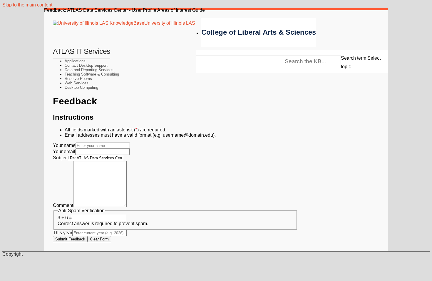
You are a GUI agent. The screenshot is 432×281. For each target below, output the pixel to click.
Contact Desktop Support (86, 65)
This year (62, 232)
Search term (353, 58)
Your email (64, 151)
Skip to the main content (27, 4)
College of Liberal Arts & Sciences (258, 32)
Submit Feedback (70, 239)
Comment (63, 205)
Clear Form (99, 239)
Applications (75, 61)
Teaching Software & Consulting (92, 74)
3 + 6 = (65, 217)
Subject (61, 157)
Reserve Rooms (78, 78)
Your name (64, 145)
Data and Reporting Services (89, 70)
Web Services (76, 83)
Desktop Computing (81, 87)
